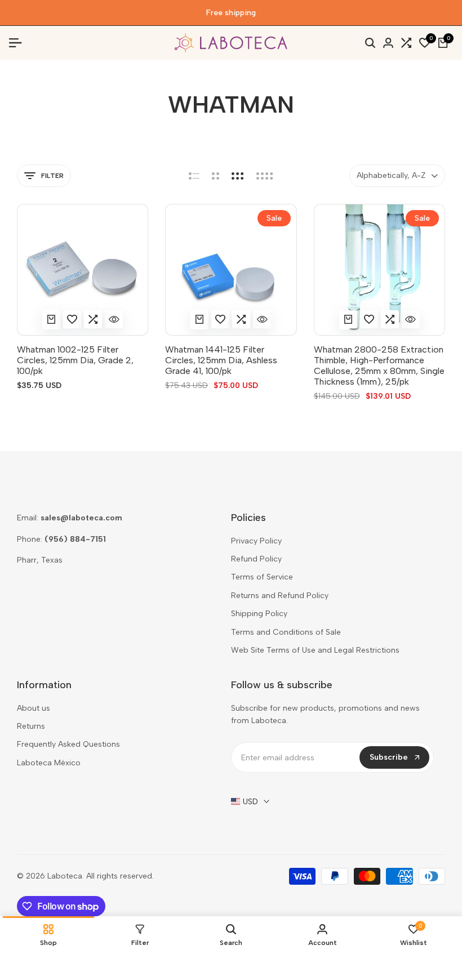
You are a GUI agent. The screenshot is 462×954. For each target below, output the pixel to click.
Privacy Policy (256, 541)
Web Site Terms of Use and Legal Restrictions (315, 650)
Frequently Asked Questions (68, 744)
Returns (31, 726)
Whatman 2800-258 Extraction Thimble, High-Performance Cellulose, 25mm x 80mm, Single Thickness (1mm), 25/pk (379, 365)
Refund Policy (256, 559)
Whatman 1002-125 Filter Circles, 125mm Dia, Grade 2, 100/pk (75, 360)
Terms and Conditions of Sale (286, 632)
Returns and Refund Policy (279, 595)
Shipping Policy (259, 613)
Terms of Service (262, 577)
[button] (72, 319)
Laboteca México (49, 763)
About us (33, 708)
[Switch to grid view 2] (215, 175)
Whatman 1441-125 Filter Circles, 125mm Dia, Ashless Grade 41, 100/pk (221, 360)
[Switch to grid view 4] (265, 175)
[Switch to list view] (194, 175)
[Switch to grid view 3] (238, 175)
